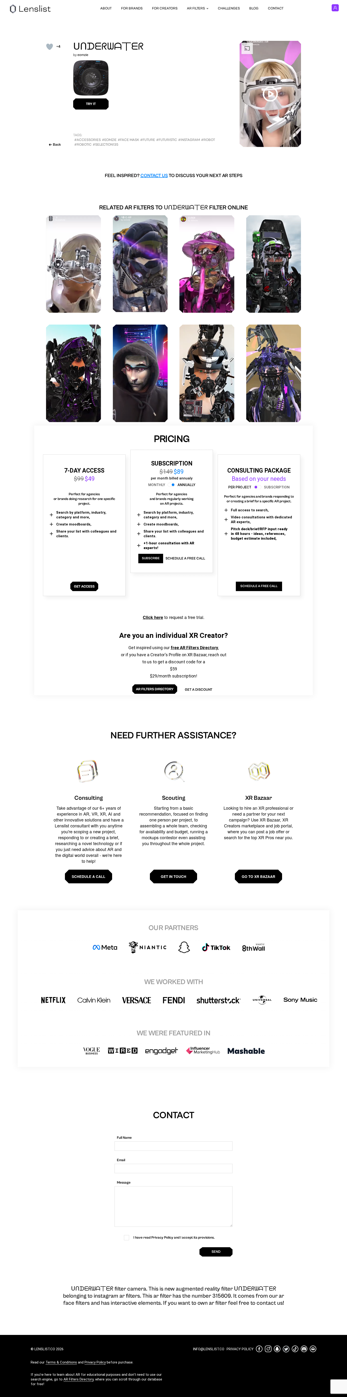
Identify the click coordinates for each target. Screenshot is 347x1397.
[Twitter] (286, 1349)
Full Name (124, 1138)
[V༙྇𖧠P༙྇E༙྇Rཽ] (206, 264)
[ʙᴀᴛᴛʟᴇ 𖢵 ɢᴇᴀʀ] (273, 373)
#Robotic (83, 145)
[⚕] (73, 264)
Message (124, 1183)
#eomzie (109, 140)
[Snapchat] (277, 1349)
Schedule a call (88, 876)
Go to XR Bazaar (258, 876)
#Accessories (87, 140)
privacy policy (240, 1349)
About (106, 8)
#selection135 (105, 145)
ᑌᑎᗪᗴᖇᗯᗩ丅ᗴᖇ (108, 46)
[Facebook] (259, 1349)
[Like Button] (49, 46)
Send (216, 1252)
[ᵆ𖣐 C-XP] (140, 263)
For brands (132, 8)
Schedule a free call (185, 558)
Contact (276, 8)
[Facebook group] (313, 1349)
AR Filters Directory (78, 1379)
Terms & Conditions (61, 1362)
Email (121, 1160)
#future (147, 140)
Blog (253, 8)
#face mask (128, 140)
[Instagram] (268, 1349)
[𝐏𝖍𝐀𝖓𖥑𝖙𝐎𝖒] (273, 264)
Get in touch (173, 876)
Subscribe (151, 558)
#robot (208, 140)
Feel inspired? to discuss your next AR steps (173, 175)
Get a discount (198, 690)
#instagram (189, 140)
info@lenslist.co (208, 1349)
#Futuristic (166, 140)
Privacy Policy (95, 1362)
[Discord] (304, 1349)
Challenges (229, 8)
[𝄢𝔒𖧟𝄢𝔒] (73, 373)
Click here (153, 617)
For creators (165, 8)
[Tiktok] (295, 1349)
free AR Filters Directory (194, 647)
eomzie (82, 55)
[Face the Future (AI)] (140, 373)
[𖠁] (206, 373)
